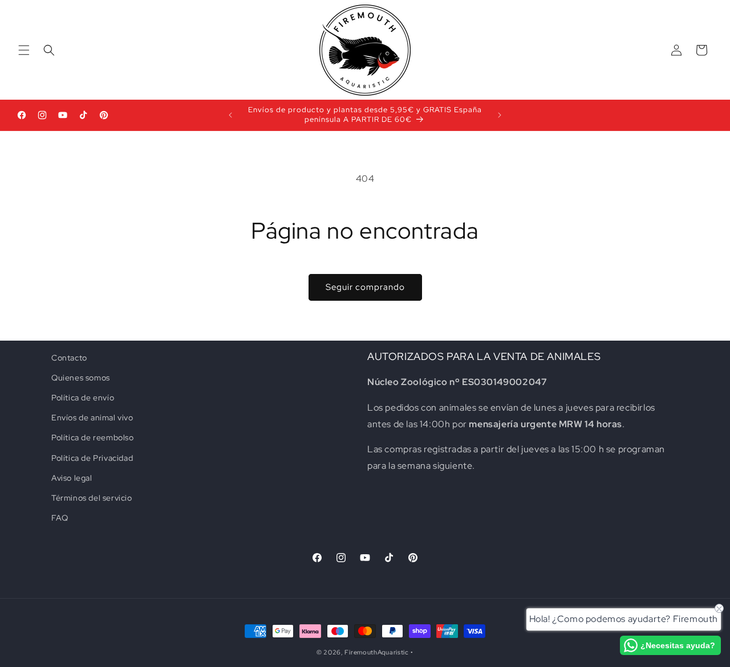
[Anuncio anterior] (230, 115)
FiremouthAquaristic (376, 652)
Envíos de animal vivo (92, 417)
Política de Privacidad (92, 458)
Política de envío (82, 397)
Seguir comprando (365, 287)
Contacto (69, 358)
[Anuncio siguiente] (499, 115)
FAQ (59, 518)
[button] (23, 50)
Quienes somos (80, 378)
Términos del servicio (91, 498)
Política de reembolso (92, 438)
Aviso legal (71, 478)
